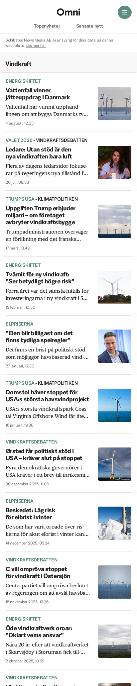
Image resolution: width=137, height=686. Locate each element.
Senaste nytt (89, 26)
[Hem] (68, 12)
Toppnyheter (47, 26)
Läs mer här (36, 45)
